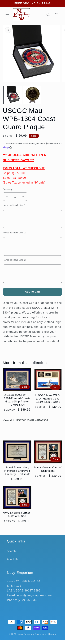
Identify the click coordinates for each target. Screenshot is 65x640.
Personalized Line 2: (15, 232)
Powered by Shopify (45, 634)
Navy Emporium (26, 634)
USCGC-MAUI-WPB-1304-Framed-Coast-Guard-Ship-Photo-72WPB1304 (17, 399)
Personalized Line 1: (15, 205)
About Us (12, 559)
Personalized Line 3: (15, 260)
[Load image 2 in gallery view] (32, 95)
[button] (7, 15)
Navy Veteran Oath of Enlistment (47, 469)
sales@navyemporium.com (34, 595)
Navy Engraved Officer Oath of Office (17, 514)
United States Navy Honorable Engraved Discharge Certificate (17, 470)
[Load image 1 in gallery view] (13, 95)
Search (11, 551)
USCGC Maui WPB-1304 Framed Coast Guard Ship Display (47, 398)
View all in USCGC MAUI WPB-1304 (25, 420)
